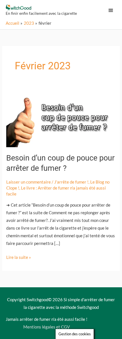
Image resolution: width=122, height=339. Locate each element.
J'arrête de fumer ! (71, 182)
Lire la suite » (18, 256)
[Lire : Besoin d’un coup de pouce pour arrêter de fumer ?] (60, 119)
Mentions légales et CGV (46, 327)
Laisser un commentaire (28, 182)
